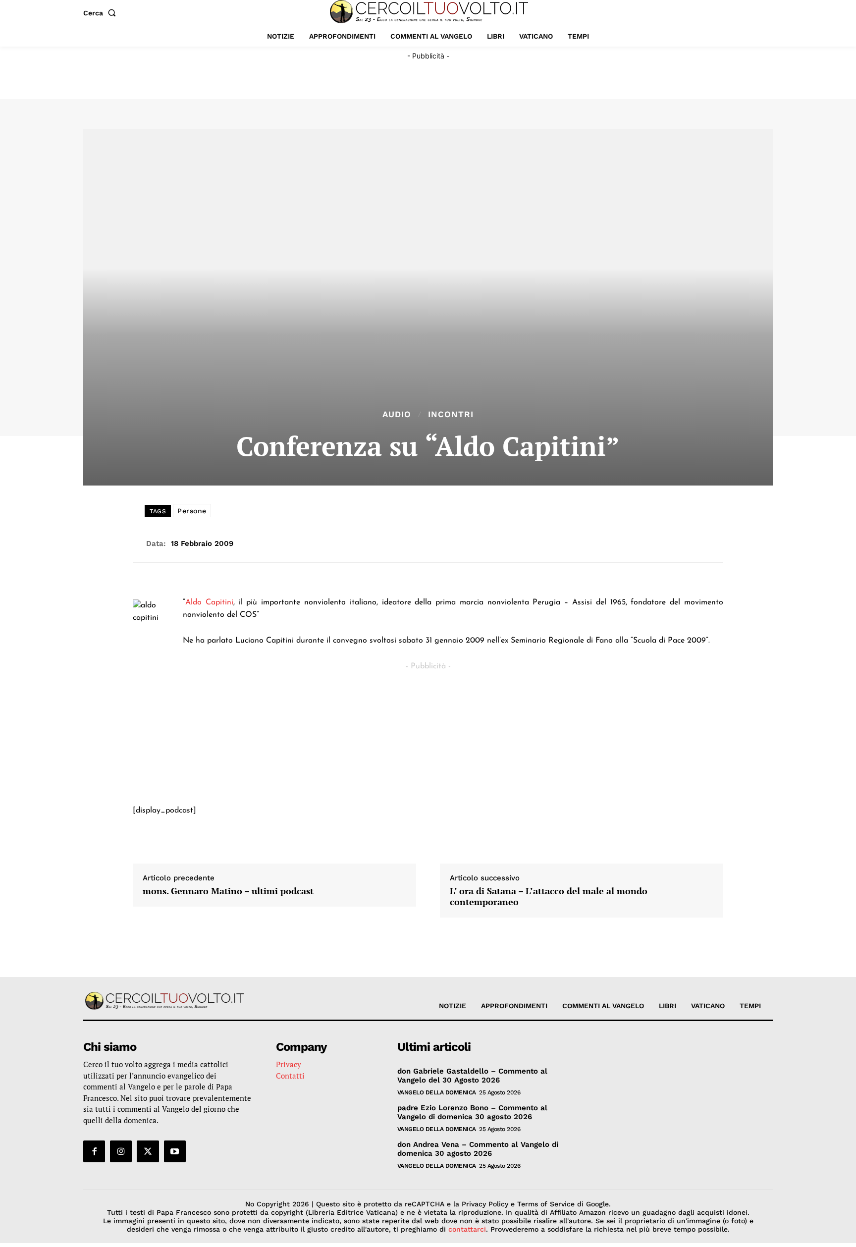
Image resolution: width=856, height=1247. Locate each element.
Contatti (290, 1076)
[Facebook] (94, 1151)
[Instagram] (121, 1151)
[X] (148, 1151)
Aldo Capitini (209, 602)
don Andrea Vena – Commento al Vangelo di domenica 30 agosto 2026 (477, 1149)
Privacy (288, 1064)
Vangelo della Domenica (436, 1092)
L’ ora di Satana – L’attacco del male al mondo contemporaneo (548, 896)
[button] (101, 12)
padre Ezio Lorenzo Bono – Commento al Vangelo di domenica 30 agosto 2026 (472, 1112)
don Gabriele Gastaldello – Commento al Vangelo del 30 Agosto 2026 (472, 1075)
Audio (396, 414)
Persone (192, 511)
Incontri (451, 414)
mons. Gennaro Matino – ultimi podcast (228, 891)
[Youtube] (175, 1151)
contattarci (467, 1229)
